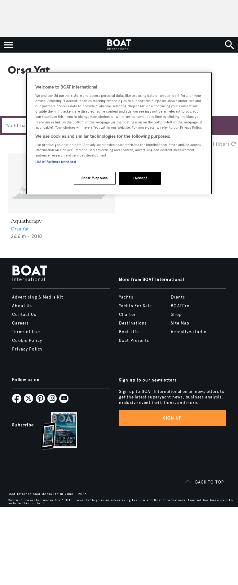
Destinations (133, 323)
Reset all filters (212, 144)
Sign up (172, 418)
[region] (119, 133)
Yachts (126, 297)
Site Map (180, 323)
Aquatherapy (26, 221)
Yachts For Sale (135, 305)
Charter (127, 314)
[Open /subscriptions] (54, 431)
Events (178, 297)
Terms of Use (26, 331)
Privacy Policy (27, 349)
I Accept (140, 178)
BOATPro (180, 305)
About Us (22, 305)
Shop (176, 314)
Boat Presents (134, 340)
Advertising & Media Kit (37, 297)
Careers (20, 323)
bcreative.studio (189, 331)
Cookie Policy (27, 340)
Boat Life (129, 331)
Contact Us (24, 314)
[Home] (119, 45)
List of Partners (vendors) (55, 162)
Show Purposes (95, 178)
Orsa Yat (20, 229)
